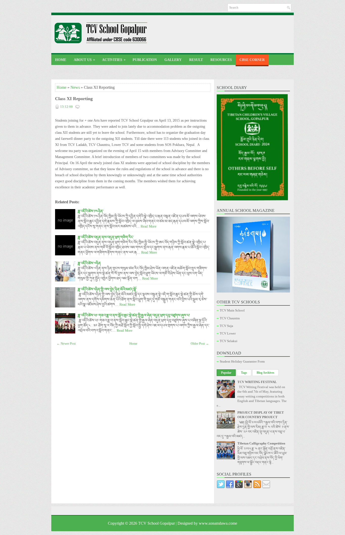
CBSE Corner (252, 60)
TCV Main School (232, 310)
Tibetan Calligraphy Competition (261, 443)
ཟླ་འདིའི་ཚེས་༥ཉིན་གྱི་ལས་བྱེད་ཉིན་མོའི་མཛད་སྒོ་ (107, 289)
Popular (226, 372)
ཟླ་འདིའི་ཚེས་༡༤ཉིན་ (91, 211)
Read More (148, 226)
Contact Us (66, 72)
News (75, 87)
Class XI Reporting (74, 98)
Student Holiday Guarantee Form (242, 361)
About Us (84, 60)
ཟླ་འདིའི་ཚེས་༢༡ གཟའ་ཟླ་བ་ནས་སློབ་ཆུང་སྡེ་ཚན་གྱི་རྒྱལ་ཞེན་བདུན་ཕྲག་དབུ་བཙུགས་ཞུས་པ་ (134, 315)
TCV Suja (226, 326)
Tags (244, 372)
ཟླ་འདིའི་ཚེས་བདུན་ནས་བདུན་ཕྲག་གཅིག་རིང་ (106, 237)
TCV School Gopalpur (156, 523)
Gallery (173, 60)
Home (60, 60)
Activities (114, 60)
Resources (221, 60)
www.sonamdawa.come (218, 523)
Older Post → (200, 343)
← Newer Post (66, 343)
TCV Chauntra (230, 318)
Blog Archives (265, 372)
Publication (145, 60)
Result (196, 60)
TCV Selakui (228, 341)
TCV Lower (228, 333)
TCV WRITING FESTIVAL (257, 382)
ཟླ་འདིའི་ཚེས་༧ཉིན (89, 263)
